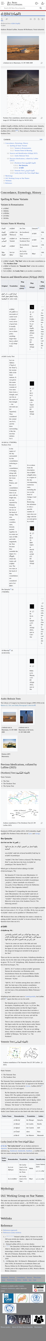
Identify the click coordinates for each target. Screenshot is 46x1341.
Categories (4, 1277)
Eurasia (29, 1277)
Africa (19, 1280)
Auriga (37, 833)
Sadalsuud (13, 1151)
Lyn (30, 1280)
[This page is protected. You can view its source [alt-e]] (31, 19)
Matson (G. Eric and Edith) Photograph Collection (17, 705)
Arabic (25, 1280)
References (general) (10, 1230)
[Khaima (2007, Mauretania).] (9, 743)
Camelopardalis (30, 996)
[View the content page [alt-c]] (2, 19)
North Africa (11, 1280)
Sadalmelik (21, 1151)
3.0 (7, 1246)
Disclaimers (38, 1327)
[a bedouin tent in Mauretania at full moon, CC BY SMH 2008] (26, 716)
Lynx (30, 833)
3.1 (9, 1246)
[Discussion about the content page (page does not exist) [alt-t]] (7, 19)
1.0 (7, 1236)
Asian (3, 1280)
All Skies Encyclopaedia (14, 4)
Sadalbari (29, 1151)
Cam (34, 1280)
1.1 (9, 1236)
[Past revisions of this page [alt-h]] (35, 19)
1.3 (13, 1236)
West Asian (37, 1277)
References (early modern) (12, 1232)
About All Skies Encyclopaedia (22, 1327)
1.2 (11, 1236)
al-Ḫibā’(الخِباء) (15, 23)
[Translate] (39, 19)
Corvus (28, 1086)
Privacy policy (5, 1327)
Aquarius (4, 1148)
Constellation (21, 1277)
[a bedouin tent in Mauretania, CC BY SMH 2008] (9, 717)
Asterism (12, 1277)
